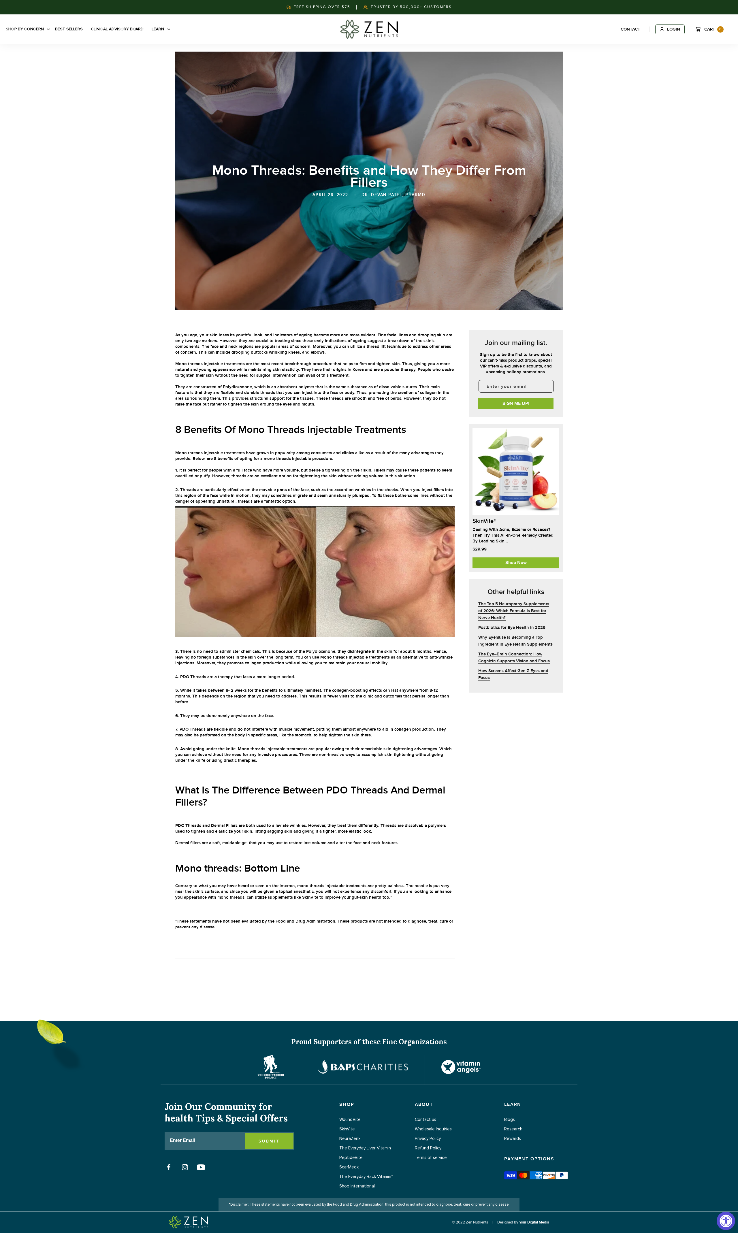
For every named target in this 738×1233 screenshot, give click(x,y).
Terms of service (431, 1157)
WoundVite (350, 1119)
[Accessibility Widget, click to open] (726, 1221)
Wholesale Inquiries (433, 1129)
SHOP (346, 1104)
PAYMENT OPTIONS (529, 1159)
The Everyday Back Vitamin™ (366, 1176)
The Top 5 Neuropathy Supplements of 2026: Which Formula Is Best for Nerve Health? (513, 611)
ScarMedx (349, 1167)
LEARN (513, 1104)
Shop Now (516, 562)
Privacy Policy (428, 1138)
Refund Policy (428, 1148)
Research (513, 1129)
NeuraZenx (349, 1138)
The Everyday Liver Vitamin (365, 1148)
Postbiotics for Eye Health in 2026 (511, 627)
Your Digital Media (534, 1222)
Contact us (425, 1119)
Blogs (509, 1119)
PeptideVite (351, 1157)
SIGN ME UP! (515, 403)
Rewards (512, 1138)
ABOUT (424, 1104)
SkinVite (310, 897)
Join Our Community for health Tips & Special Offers (226, 1112)
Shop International (357, 1186)
